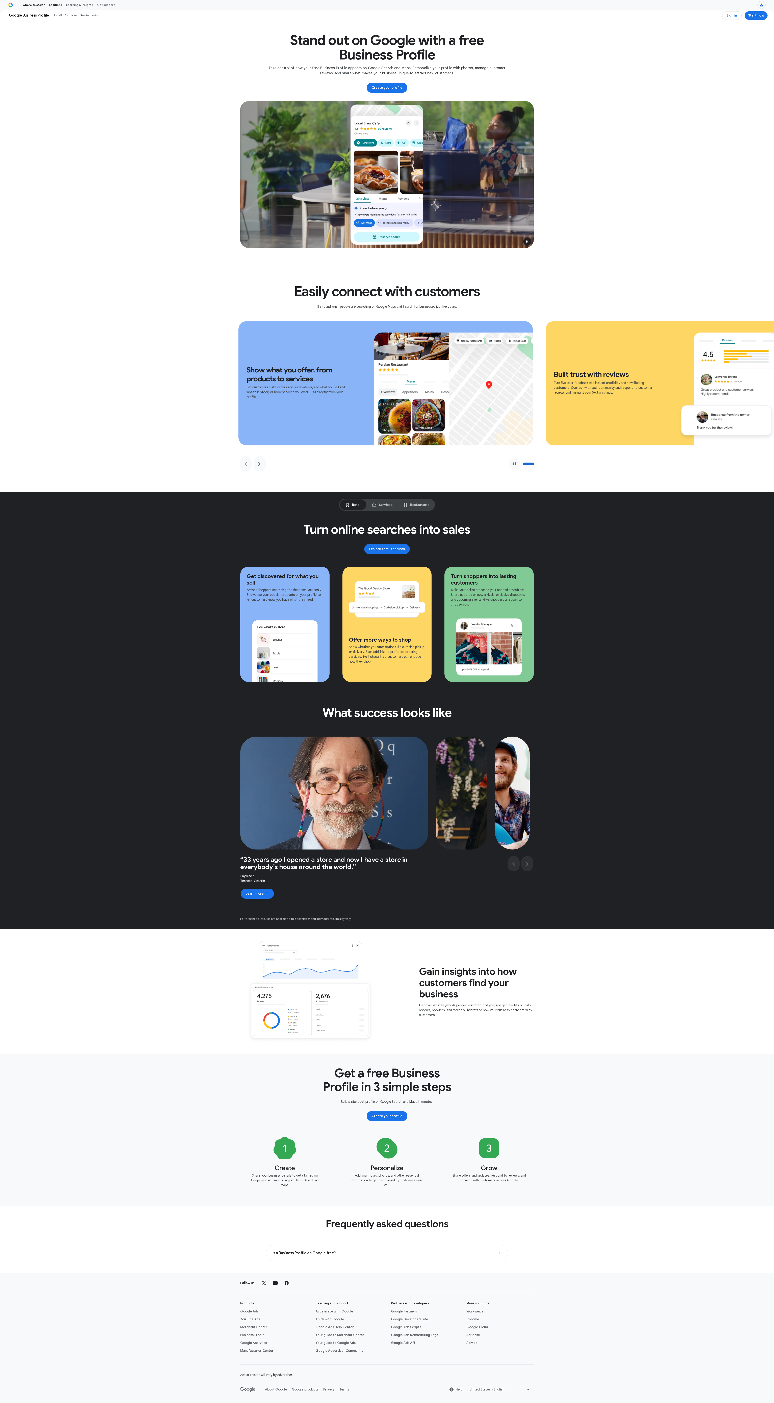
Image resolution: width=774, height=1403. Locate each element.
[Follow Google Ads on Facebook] (286, 1283)
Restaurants (89, 15)
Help (459, 1389)
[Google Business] (10, 5)
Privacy (329, 1389)
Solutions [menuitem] (55, 5)
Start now (756, 16)
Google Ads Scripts (406, 1327)
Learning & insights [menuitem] (79, 5)
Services (71, 15)
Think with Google (330, 1319)
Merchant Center (253, 1327)
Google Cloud (477, 1327)
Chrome (472, 1319)
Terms (344, 1389)
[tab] (353, 504)
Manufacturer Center (257, 1351)
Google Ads (249, 1311)
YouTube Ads (250, 1319)
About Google (276, 1389)
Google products (305, 1389)
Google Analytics (253, 1343)
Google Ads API (403, 1343)
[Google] (247, 1389)
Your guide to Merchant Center (340, 1335)
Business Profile (252, 1335)
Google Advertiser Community (339, 1351)
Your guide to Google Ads (336, 1343)
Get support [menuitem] (106, 5)
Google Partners (404, 1311)
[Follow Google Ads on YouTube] (275, 1283)
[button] (527, 242)
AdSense (473, 1335)
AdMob (472, 1343)
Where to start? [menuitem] (34, 5)
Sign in (731, 16)
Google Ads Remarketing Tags (414, 1335)
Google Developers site (409, 1319)
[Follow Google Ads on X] (264, 1283)
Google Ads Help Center (335, 1327)
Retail (58, 15)
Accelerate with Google (334, 1311)
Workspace (475, 1311)
